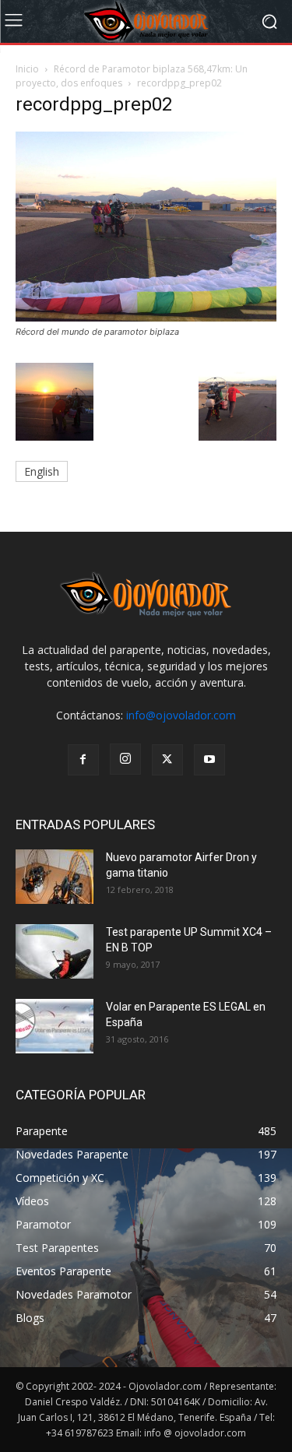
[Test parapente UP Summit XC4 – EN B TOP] (54, 951)
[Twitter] (167, 759)
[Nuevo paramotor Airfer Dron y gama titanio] (54, 876)
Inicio (27, 69)
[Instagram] (125, 759)
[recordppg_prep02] (146, 317)
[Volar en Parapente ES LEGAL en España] (54, 1026)
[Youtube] (209, 759)
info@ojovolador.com (181, 715)
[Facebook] (83, 759)
